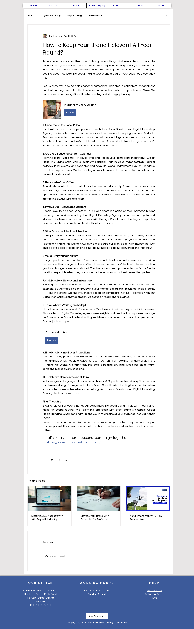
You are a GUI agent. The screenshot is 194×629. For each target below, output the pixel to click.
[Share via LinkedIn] (58, 460)
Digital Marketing (51, 15)
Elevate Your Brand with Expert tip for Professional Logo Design (95, 517)
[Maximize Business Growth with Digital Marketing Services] (49, 498)
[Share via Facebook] (44, 460)
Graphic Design (75, 15)
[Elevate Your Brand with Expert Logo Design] (99, 498)
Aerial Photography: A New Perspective (146, 517)
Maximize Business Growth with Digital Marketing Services (47, 517)
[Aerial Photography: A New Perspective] (148, 498)
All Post (31, 15)
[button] (166, 15)
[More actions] (153, 36)
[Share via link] (66, 460)
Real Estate (95, 15)
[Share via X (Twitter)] (51, 460)
